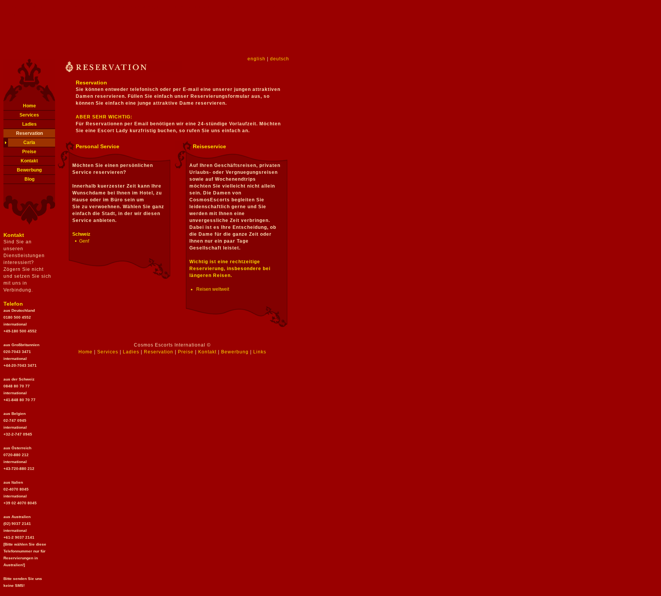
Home (29, 106)
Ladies (29, 124)
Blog (29, 179)
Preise (29, 151)
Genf (84, 241)
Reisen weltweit (212, 289)
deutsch (279, 59)
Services (29, 115)
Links (259, 352)
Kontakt (29, 161)
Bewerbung (29, 170)
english (256, 59)
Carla (29, 142)
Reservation (29, 133)
